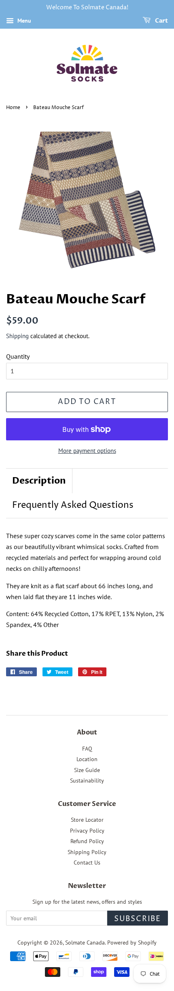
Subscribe (137, 919)
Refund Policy (87, 841)
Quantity (18, 356)
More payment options (87, 450)
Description (39, 481)
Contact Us (87, 862)
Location (87, 759)
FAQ (87, 748)
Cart (161, 21)
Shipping (17, 336)
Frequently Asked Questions (73, 505)
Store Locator (87, 819)
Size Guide (87, 770)
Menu (23, 20)
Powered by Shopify (132, 942)
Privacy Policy (87, 830)
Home (13, 107)
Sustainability (87, 780)
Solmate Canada (85, 942)
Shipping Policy (87, 852)
